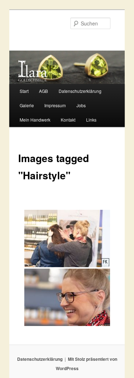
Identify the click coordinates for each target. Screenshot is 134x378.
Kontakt (68, 120)
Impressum (55, 105)
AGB (43, 91)
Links (91, 120)
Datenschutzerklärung (80, 91)
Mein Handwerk (35, 120)
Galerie (27, 105)
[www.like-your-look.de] (67, 297)
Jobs (81, 105)
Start (24, 91)
